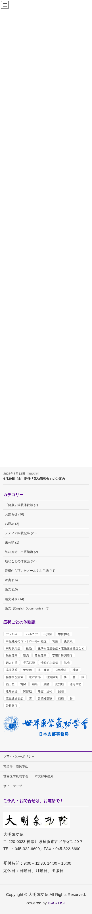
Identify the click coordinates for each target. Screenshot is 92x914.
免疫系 (68, 641)
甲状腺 (27, 670)
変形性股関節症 (62, 655)
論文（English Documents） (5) (27, 608)
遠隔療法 (11, 691)
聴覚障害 (52, 677)
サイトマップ (12, 786)
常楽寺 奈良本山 (15, 766)
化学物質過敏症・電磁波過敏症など (61, 648)
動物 (29, 648)
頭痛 (61, 698)
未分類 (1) (12, 542)
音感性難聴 (45, 698)
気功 (67, 662)
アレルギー (13, 634)
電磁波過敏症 (14, 698)
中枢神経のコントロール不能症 (26, 641)
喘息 (26, 655)
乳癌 (55, 641)
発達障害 (61, 670)
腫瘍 (35, 684)
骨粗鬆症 (11, 705)
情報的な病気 (49, 662)
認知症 (59, 684)
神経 (75, 670)
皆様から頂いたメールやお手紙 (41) (30, 570)
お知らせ (33, 474)
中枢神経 (64, 634)
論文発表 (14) (14, 599)
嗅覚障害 (40, 655)
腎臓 (23, 684)
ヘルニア (32, 634)
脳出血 (10, 684)
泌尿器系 (11, 670)
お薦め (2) (12, 523)
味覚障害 (11, 655)
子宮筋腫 (29, 662)
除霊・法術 (45, 691)
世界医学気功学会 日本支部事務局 (28, 776)
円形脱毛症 (13, 648)
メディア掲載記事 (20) (21, 533)
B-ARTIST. (57, 903)
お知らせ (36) (14, 514)
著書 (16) (11, 580)
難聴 (61, 691)
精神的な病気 (14, 677)
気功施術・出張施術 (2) (21, 552)
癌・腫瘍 (43, 670)
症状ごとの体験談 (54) (21, 561)
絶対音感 (35, 677)
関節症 (27, 691)
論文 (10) (11, 589)
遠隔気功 (75, 684)
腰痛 (46, 684)
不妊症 (48, 634)
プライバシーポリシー (19, 756)
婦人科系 (11, 662)
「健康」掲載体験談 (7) (21, 505)
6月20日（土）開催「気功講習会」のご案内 (34, 478)
